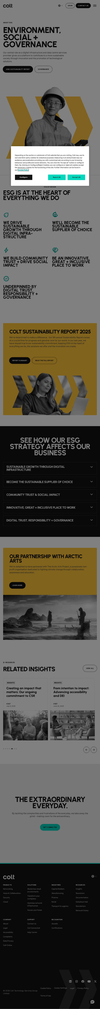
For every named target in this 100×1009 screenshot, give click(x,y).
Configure (23, 177)
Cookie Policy (23, 170)
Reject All (57, 177)
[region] (50, 166)
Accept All (76, 177)
